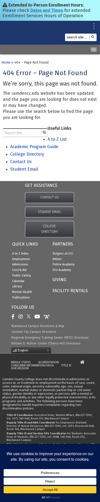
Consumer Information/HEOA (32, 365)
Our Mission (20, 368)
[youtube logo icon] (38, 317)
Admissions (20, 264)
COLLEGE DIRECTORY (49, 229)
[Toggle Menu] (94, 49)
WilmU (56, 259)
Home (5, 62)
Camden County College (14, 35)
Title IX (66, 365)
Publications (21, 297)
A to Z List (57, 139)
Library (17, 286)
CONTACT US (49, 197)
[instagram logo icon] (21, 317)
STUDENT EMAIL (49, 212)
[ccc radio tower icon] (48, 317)
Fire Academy (61, 270)
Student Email (24, 169)
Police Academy (63, 264)
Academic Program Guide (34, 146)
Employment (21, 259)
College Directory (27, 154)
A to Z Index (20, 253)
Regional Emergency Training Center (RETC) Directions (50, 337)
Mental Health (22, 292)
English (22, 350)
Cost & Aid (19, 270)
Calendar (18, 281)
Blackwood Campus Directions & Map (37, 326)
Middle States (21, 362)
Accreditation (48, 362)
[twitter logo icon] (30, 317)
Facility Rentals (70, 290)
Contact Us (21, 161)
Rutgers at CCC (62, 253)
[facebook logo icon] (14, 317)
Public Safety (21, 275)
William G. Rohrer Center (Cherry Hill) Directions (46, 343)
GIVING (59, 279)
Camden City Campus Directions (33, 332)
